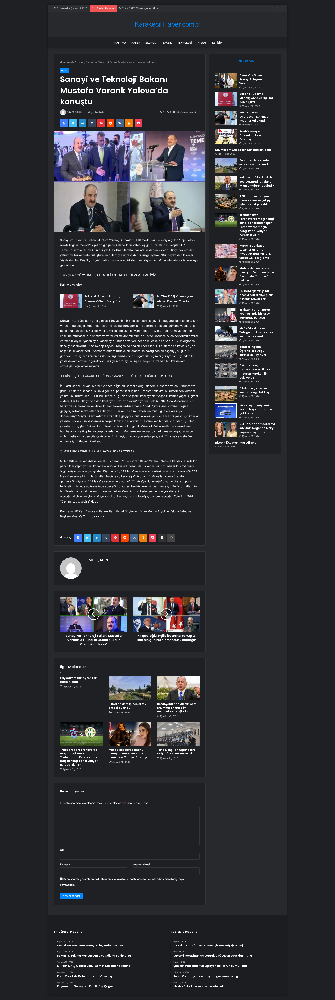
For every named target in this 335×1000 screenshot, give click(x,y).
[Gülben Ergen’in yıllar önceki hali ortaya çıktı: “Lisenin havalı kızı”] (226, 296)
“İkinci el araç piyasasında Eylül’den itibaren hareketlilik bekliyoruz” (254, 371)
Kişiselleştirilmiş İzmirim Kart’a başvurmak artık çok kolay (256, 409)
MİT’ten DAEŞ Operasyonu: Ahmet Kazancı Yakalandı (150, 8)
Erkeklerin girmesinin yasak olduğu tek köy (254, 390)
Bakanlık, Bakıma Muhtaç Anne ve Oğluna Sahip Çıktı (256, 98)
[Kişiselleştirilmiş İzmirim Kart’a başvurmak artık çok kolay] (226, 410)
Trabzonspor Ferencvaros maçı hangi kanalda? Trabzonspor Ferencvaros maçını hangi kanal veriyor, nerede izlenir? (79, 757)
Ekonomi (151, 42)
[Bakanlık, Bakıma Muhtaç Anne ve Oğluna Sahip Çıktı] (71, 301)
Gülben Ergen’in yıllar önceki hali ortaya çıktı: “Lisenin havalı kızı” (256, 295)
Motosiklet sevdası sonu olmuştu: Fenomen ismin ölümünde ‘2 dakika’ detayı (128, 753)
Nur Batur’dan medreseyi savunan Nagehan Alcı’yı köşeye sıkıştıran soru (257, 428)
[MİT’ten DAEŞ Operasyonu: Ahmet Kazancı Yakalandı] (143, 301)
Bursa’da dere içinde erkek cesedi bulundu (127, 706)
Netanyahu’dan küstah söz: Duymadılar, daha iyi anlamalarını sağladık (176, 707)
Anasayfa (119, 42)
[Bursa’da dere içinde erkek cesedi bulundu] (130, 688)
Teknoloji (184, 42)
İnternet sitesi (141, 864)
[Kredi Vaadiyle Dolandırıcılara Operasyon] (226, 136)
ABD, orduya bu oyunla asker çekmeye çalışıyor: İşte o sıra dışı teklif (256, 200)
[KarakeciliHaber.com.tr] (167, 24)
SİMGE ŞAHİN (74, 112)
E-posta (66, 864)
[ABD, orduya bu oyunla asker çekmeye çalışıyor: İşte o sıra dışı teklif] (226, 201)
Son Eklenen (245, 61)
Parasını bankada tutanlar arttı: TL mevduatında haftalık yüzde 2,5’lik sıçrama (255, 252)
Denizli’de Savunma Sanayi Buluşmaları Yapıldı (253, 79)
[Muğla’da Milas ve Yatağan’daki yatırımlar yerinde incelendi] (226, 333)
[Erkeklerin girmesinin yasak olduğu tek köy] (226, 393)
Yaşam (201, 42)
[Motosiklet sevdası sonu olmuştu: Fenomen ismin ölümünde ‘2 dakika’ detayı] (130, 734)
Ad (63, 849)
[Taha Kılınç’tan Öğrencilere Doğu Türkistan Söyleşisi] (178, 734)
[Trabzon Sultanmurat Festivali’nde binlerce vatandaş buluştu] (226, 315)
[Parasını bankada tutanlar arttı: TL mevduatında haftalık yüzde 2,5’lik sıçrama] (226, 251)
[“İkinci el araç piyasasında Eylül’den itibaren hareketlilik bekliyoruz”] (226, 370)
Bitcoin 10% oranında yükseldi (236, 443)
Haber (135, 42)
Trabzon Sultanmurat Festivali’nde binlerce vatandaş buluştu (254, 314)
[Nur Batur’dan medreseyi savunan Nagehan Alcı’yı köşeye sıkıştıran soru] (226, 429)
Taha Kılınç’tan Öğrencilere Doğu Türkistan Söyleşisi (176, 751)
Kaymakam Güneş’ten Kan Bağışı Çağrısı (79, 680)
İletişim (217, 42)
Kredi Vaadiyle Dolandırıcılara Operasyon (250, 135)
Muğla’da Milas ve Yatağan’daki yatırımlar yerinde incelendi (256, 332)
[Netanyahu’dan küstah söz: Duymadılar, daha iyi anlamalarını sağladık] (178, 688)
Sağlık (167, 42)
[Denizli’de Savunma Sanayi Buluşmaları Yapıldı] (226, 80)
